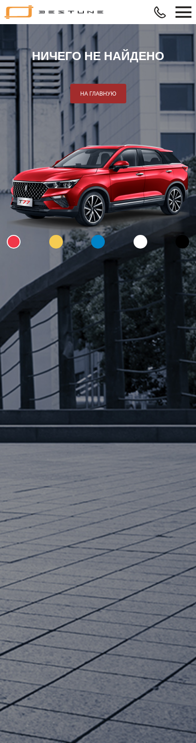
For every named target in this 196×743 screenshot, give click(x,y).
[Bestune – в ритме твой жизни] (55, 12)
